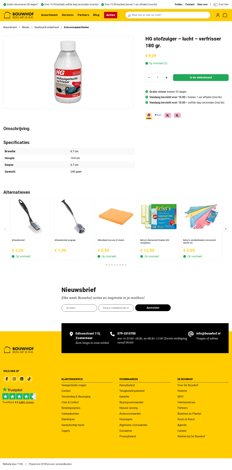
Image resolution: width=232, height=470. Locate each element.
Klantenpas (68, 419)
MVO (180, 396)
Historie (182, 390)
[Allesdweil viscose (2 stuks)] (116, 216)
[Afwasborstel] (30, 216)
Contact (189, 4)
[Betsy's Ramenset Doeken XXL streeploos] (159, 216)
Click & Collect (70, 402)
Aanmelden (153, 307)
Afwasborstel (18, 240)
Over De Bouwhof (187, 385)
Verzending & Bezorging (75, 396)
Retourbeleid (127, 385)
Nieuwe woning (128, 408)
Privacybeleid (127, 436)
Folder (179, 4)
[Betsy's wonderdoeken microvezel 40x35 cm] (202, 216)
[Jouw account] (217, 15)
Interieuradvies (186, 402)
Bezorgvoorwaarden (131, 402)
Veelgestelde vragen (73, 385)
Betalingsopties (70, 408)
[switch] (215, 4)
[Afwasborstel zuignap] (73, 216)
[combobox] (170, 15)
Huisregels (125, 419)
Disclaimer (125, 430)
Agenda (181, 425)
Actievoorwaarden (130, 413)
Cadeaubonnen (70, 413)
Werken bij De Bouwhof (191, 436)
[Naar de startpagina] (18, 15)
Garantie (124, 396)
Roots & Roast (186, 419)
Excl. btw (224, 4)
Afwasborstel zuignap (65, 240)
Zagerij (65, 430)
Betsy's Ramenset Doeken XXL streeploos (154, 241)
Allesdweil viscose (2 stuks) (110, 240)
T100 (20, 464)
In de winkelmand (201, 77)
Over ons (202, 4)
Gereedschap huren (72, 425)
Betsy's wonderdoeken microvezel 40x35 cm (199, 241)
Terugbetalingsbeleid (132, 390)
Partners (182, 408)
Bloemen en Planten (189, 413)
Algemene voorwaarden (133, 425)
